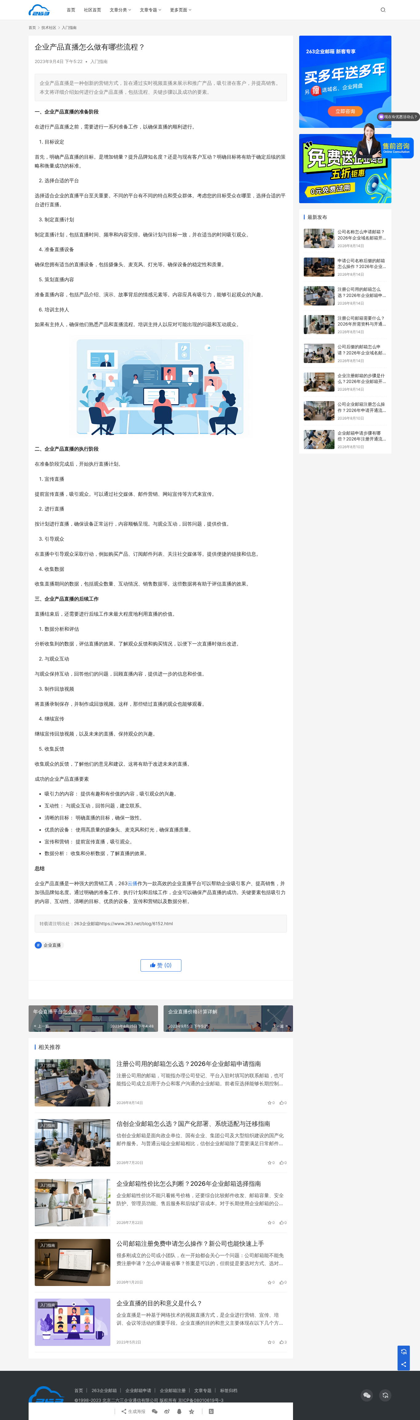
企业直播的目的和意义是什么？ (160, 1303)
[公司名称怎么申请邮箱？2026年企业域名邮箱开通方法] (319, 238)
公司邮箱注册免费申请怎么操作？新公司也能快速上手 (190, 1243)
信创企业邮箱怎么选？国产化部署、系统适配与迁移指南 (193, 1123)
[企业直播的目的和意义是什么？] (72, 1322)
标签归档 (228, 1390)
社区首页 (92, 9)
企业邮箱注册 (173, 1390)
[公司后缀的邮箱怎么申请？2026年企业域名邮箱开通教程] (319, 353)
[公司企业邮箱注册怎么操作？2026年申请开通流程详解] (319, 410)
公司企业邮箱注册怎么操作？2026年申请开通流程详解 (362, 410)
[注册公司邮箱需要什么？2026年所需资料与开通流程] (319, 324)
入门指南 (99, 61)
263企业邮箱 (86, 923)
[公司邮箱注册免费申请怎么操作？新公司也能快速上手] (72, 1262)
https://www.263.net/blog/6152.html (136, 923)
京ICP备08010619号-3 (201, 1400)
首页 (71, 9)
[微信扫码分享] (154, 1411)
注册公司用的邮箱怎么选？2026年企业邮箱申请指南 (189, 1063)
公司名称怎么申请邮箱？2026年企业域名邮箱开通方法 (362, 237)
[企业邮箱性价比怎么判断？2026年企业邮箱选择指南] (72, 1202)
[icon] (367, 1395)
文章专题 (148, 9)
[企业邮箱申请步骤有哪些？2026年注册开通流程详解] (319, 439)
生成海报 (136, 1411)
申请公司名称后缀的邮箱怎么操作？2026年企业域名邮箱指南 (362, 266)
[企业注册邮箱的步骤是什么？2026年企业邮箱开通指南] (319, 382)
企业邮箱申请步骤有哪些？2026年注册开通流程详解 (362, 439)
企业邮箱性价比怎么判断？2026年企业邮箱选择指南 (189, 1183)
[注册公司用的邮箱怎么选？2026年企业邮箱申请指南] (72, 1082)
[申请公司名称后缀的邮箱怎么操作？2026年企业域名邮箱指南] (319, 267)
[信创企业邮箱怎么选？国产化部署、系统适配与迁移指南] (72, 1142)
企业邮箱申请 (138, 1390)
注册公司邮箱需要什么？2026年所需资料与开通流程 (362, 324)
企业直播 (52, 945)
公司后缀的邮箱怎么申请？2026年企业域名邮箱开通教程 (362, 352)
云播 (132, 883)
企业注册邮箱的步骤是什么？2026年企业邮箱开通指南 (362, 381)
